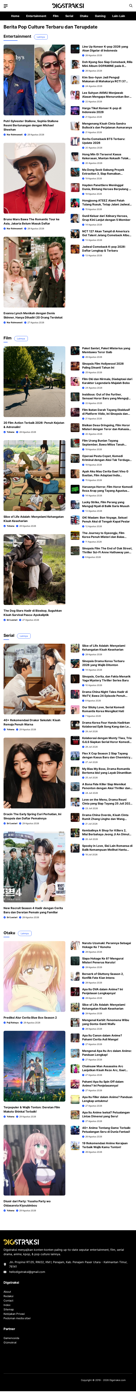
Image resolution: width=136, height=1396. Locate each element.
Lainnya (41, 37)
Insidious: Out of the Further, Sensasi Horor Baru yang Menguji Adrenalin (105, 398)
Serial (69, 16)
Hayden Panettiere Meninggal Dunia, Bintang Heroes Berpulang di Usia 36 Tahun (106, 189)
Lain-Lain (118, 16)
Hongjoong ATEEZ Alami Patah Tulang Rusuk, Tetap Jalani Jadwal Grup (105, 204)
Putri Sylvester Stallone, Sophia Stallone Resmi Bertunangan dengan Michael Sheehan (31, 125)
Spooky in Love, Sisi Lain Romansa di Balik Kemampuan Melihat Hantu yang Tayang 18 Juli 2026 (107, 849)
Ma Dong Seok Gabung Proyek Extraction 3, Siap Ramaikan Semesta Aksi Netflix (103, 173)
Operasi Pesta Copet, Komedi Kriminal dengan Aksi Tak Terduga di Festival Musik (105, 460)
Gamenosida (11, 1338)
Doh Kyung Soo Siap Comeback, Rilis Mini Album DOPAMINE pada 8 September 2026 (107, 65)
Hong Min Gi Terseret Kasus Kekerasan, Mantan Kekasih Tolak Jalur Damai (105, 158)
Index (7, 1305)
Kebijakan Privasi (14, 1313)
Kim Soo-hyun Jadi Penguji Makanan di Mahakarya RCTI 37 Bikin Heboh (104, 81)
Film (56, 16)
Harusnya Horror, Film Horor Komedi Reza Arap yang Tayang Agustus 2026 (107, 490)
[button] (130, 6)
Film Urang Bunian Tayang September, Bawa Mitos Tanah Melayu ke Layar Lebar (103, 444)
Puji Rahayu (13, 1022)
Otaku (84, 16)
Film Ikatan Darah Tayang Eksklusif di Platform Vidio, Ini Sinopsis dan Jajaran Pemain (106, 413)
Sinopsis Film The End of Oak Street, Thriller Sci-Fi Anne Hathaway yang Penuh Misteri (107, 552)
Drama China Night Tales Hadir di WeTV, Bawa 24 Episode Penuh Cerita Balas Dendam (105, 695)
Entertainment (36, 16)
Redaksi (8, 1296)
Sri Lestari (12, 620)
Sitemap (9, 1309)
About (7, 1291)
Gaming (100, 16)
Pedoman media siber (17, 1318)
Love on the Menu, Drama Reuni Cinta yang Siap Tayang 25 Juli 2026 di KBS (107, 803)
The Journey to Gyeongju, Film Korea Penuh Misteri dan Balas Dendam (103, 536)
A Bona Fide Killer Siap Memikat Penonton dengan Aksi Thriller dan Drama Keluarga (106, 788)
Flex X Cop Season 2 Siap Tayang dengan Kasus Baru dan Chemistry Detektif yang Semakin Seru (106, 757)
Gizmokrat (10, 1342)
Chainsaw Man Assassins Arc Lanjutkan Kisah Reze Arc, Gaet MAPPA (104, 1070)
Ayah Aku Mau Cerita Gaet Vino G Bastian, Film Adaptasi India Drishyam (105, 475)
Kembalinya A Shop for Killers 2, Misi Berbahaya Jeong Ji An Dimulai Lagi (106, 834)
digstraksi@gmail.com (30, 1272)
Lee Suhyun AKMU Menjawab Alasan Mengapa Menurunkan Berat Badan (107, 96)
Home (15, 16)
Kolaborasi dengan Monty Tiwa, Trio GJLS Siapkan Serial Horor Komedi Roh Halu (107, 742)
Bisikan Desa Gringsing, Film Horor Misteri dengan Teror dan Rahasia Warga (106, 429)
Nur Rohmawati (14, 134)
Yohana (10, 432)
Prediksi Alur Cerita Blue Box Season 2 (30, 1017)
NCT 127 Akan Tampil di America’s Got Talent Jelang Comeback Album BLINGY (107, 235)
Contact (8, 1300)
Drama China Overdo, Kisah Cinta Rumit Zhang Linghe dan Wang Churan (105, 819)
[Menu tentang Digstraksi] (6, 6)
